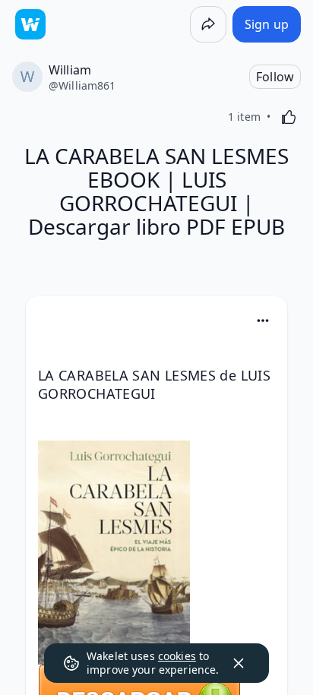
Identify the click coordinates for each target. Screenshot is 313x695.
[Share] (208, 24)
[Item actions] (263, 320)
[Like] (289, 117)
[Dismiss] (238, 663)
